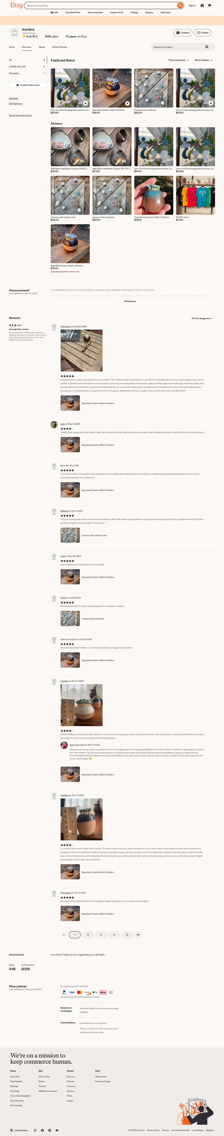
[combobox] (100, 5)
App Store (20, 1116)
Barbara (64, 511)
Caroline (64, 681)
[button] (182, 32)
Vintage (134, 12)
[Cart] (209, 5)
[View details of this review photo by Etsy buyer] (82, 351)
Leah (62, 556)
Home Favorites (95, 12)
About (42, 47)
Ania (62, 424)
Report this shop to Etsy (20, 115)
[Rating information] (24, 36)
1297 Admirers (15, 103)
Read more (130, 301)
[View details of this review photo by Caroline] (82, 705)
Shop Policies (59, 47)
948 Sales (13, 98)
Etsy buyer (65, 326)
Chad (63, 597)
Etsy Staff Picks (73, 12)
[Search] (180, 5)
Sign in (192, 5)
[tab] (28, 60)
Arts (72, 745)
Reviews (26, 47)
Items (12, 47)
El (61, 465)
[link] (64, 934)
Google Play (43, 1116)
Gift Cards (165, 12)
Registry (149, 12)
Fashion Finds (116, 12)
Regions (210, 1130)
